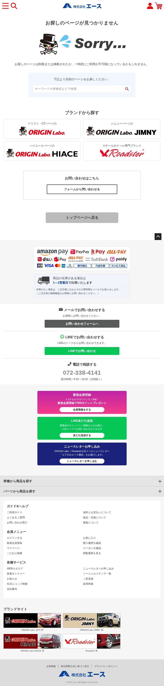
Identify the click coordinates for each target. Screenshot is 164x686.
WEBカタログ (15, 568)
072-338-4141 (82, 372)
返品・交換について (94, 517)
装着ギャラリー (16, 573)
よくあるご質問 (16, 517)
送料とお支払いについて (97, 512)
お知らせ (12, 578)
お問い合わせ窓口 (17, 522)
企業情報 (51, 666)
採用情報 (88, 583)
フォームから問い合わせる (82, 189)
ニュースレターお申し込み (98, 568)
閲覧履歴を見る (92, 553)
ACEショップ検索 (17, 583)
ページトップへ (158, 236)
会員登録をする (82, 409)
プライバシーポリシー (106, 666)
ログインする (14, 537)
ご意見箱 (88, 578)
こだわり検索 (14, 553)
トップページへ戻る (82, 218)
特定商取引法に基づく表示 (75, 666)
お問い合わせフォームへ (82, 323)
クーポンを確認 (92, 548)
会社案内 (12, 588)
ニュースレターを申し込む (82, 461)
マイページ (13, 548)
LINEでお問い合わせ (82, 351)
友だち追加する (82, 435)
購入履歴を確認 (92, 543)
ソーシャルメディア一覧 (97, 573)
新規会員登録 (14, 543)
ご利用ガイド (14, 512)
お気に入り (89, 537)
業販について (90, 522)
